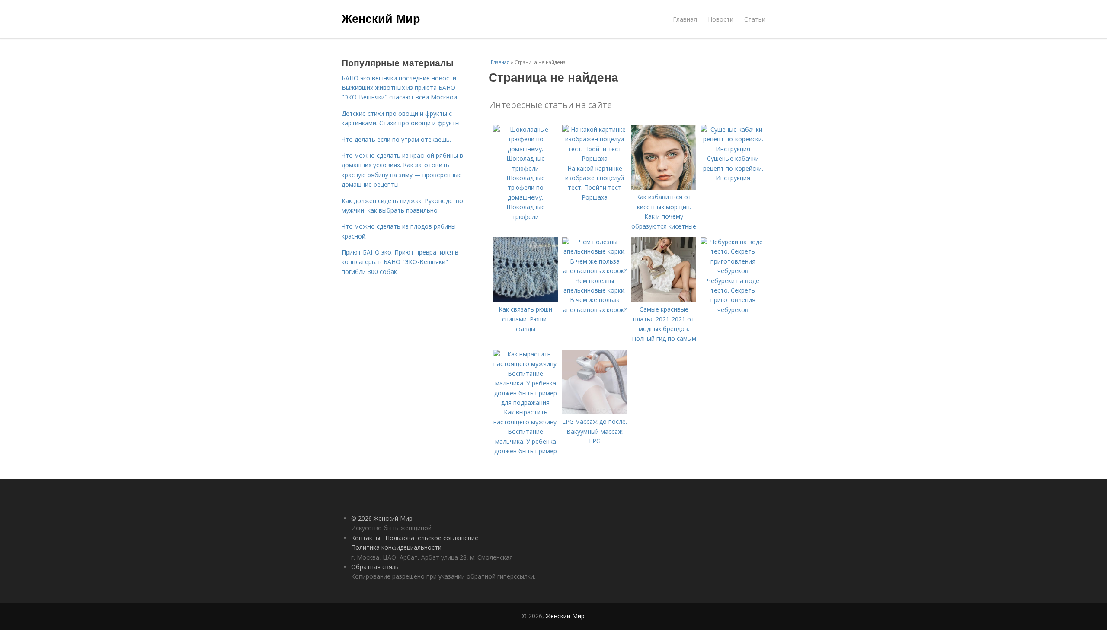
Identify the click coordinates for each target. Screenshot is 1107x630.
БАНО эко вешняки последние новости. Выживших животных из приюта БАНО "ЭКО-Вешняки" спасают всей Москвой (400, 88)
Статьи (754, 19)
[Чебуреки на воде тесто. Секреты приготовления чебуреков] (733, 271)
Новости (720, 19)
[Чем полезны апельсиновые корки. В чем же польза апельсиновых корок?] (594, 271)
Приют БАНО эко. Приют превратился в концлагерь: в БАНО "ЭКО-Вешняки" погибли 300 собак (400, 262)
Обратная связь (375, 567)
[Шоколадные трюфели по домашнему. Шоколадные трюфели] (525, 168)
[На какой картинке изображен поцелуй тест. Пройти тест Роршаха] (594, 158)
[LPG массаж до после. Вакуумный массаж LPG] (594, 412)
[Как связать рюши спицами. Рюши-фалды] (525, 300)
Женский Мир (381, 18)
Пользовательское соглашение (431, 538)
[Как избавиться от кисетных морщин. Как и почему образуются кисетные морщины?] (663, 187)
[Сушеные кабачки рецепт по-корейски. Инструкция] (733, 149)
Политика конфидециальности (396, 547)
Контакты (365, 538)
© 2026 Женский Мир (382, 518)
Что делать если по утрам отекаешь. (396, 139)
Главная (685, 19)
